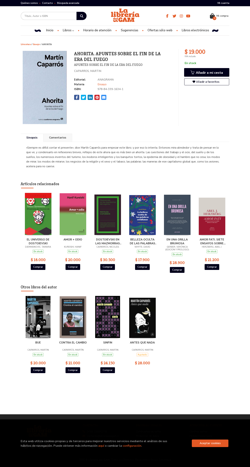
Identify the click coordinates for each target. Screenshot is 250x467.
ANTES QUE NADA (142, 342)
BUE (38, 342)
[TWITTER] (174, 16)
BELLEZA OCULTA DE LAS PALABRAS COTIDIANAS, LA (142, 241)
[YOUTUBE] (188, 16)
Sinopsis (32, 137)
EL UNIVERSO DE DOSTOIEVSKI (38, 241)
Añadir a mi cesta (209, 72)
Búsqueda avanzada (68, 3)
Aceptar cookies (210, 443)
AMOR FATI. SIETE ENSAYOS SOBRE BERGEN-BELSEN (212, 241)
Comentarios (57, 137)
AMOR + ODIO (73, 239)
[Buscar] (82, 16)
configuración (132, 446)
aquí (101, 446)
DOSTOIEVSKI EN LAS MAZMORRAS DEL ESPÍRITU (107, 241)
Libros (67, 30)
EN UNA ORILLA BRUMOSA (177, 241)
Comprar (38, 267)
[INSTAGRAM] (181, 16)
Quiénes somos (29, 3)
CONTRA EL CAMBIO (73, 342)
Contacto (47, 3)
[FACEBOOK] (167, 16)
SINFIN (107, 342)
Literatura (26, 44)
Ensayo (36, 44)
